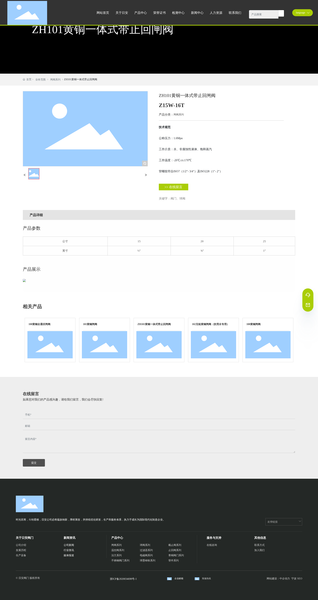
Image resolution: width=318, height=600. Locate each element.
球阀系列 (145, 545)
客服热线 (206, 578)
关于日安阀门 (24, 537)
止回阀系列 (174, 550)
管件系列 (173, 560)
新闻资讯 (69, 537)
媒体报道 (69, 555)
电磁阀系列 (146, 555)
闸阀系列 (55, 79)
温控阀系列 (117, 550)
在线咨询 (212, 545)
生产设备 (21, 555)
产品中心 (117, 537)
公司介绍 (21, 545)
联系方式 (259, 545)
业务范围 (40, 79)
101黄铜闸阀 (90, 324)
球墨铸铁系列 (147, 560)
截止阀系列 (174, 545)
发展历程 (21, 550)
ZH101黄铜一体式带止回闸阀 (154, 324)
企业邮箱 (178, 578)
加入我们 (259, 550)
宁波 (293, 578)
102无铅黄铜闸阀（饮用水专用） (210, 324)
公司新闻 (69, 545)
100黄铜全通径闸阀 (39, 324)
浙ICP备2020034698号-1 (123, 579)
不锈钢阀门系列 (120, 560)
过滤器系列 (146, 550)
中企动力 (285, 578)
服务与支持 (214, 537)
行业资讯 (69, 550)
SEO (299, 578)
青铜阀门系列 (176, 555)
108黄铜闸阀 (253, 324)
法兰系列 (116, 555)
